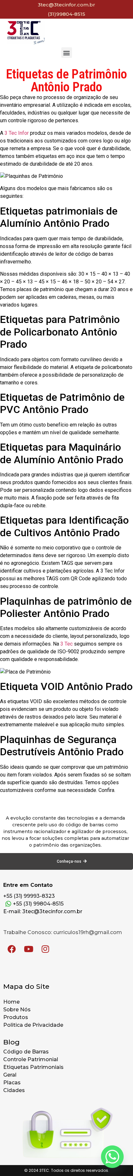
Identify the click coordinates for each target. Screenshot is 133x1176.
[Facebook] (11, 949)
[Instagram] (45, 949)
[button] (66, 52)
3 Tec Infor (17, 133)
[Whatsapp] (112, 1156)
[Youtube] (28, 949)
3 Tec (66, 644)
